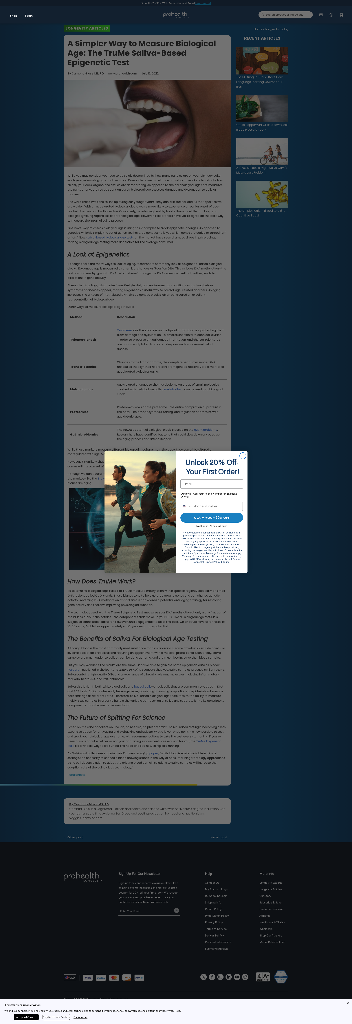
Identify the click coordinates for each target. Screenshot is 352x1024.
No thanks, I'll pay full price (211, 525)
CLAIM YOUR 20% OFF (212, 517)
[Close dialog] (243, 456)
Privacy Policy (173, 1010)
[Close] (348, 1003)
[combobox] (186, 506)
